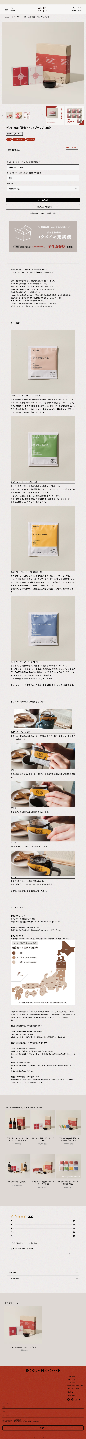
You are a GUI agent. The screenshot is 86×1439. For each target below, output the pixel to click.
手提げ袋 (10, 183)
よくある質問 (71, 1382)
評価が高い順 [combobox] (16, 1243)
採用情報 (70, 1392)
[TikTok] (80, 1399)
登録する (43, 1428)
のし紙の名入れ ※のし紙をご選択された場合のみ (25, 173)
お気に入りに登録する (44, 207)
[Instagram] (68, 1399)
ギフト (9, 139)
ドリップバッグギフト (19, 139)
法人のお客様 (71, 1395)
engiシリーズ (30, 139)
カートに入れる (43, 200)
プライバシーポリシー (74, 1389)
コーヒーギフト (16, 17)
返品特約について (34, 213)
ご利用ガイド (71, 1376)
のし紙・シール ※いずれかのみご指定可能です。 (24, 162)
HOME (7, 17)
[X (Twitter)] (76, 1399)
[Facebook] (72, 1399)
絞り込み (34, 1243)
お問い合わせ (71, 1379)
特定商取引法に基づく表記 (75, 1386)
